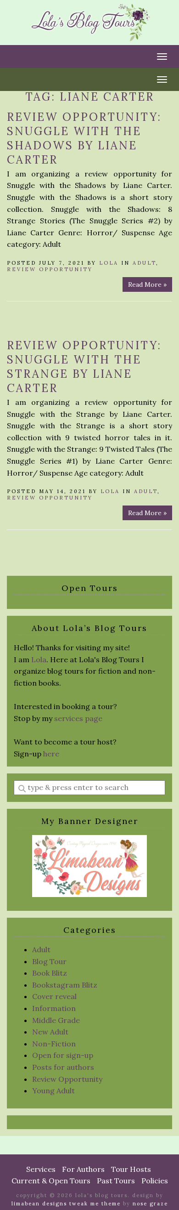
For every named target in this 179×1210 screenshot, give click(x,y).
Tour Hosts (131, 1169)
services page (78, 718)
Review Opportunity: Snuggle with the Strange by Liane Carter (84, 366)
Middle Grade (56, 1020)
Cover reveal (54, 996)
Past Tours (116, 1180)
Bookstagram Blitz (64, 984)
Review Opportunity (50, 269)
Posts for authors (63, 1067)
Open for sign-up (62, 1055)
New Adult (50, 1031)
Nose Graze (150, 1203)
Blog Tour (49, 961)
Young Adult (53, 1090)
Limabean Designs (39, 1203)
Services (41, 1169)
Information (54, 1008)
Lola (108, 263)
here (51, 753)
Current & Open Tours (50, 1180)
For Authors (83, 1169)
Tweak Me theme (95, 1203)
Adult (144, 263)
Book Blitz (49, 972)
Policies (154, 1180)
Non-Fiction (54, 1043)
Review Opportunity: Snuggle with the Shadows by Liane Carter (84, 138)
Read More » (147, 284)
